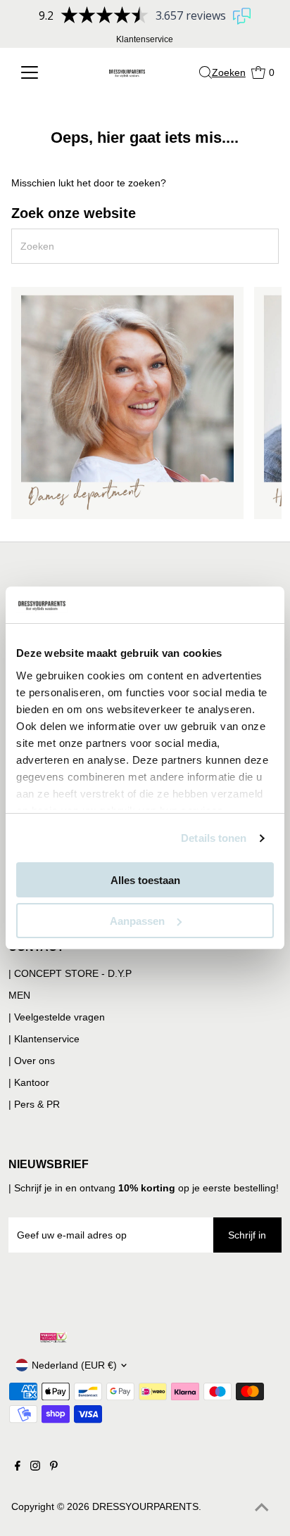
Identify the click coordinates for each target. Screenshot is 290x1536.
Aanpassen (137, 921)
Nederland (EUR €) (74, 1365)
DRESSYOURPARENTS (145, 1506)
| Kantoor (28, 1082)
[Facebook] (17, 1467)
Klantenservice (144, 39)
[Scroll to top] (262, 1508)
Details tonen (213, 838)
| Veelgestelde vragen (56, 1017)
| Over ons (31, 1060)
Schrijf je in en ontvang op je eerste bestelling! (146, 1187)
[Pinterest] (53, 1467)
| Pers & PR (34, 1104)
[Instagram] (35, 1467)
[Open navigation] (39, 72)
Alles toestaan (145, 880)
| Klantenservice (44, 1038)
